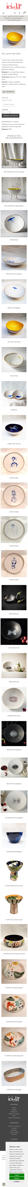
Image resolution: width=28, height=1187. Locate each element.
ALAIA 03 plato (14, 546)
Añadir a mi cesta (10, 115)
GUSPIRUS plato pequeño (14, 1021)
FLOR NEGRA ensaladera (14, 851)
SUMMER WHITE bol (14, 716)
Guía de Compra (13, 1132)
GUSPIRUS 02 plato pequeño (14, 1055)
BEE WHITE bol (14, 682)
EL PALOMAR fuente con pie (14, 886)
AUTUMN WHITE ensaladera (14, 818)
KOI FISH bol (14, 376)
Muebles (14, 1109)
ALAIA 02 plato (14, 512)
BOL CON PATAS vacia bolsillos (14, 206)
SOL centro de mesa (14, 342)
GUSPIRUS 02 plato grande (14, 988)
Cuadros (14, 1107)
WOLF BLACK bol (14, 648)
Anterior (2, 37)
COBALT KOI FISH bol (14, 444)
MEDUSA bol (14, 240)
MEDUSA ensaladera (14, 308)
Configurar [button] (17, 1181)
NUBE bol (14, 410)
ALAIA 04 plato (14, 580)
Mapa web (14, 1134)
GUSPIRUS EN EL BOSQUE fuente (14, 953)
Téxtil (14, 1115)
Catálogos (14, 1130)
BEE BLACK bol (14, 614)
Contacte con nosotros (14, 1126)
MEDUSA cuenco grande (14, 274)
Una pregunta (8, 92)
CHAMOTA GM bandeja (14, 1089)
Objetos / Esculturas (14, 1113)
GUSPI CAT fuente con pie (14, 919)
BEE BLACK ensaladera (14, 749)
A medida (14, 1128)
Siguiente (26, 37)
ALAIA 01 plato (14, 478)
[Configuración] (19, 13)
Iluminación (14, 1111)
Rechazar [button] (16, 1178)
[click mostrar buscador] (15, 13)
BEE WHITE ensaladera (14, 784)
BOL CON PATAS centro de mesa (14, 172)
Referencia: (5, 129)
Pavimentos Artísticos (14, 1117)
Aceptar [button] (17, 1175)
